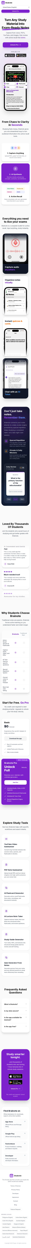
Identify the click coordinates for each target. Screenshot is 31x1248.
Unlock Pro (14, 45)
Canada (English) (6, 1224)
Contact (15, 1201)
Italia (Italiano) (5, 1227)
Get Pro (15, 782)
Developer (15, 1193)
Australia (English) (20, 1220)
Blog (15, 1205)
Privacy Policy (15, 1189)
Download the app (15, 738)
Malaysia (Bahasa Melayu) (18, 1227)
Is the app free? (10, 1026)
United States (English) (21, 1217)
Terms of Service (15, 1186)
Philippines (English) (7, 1217)
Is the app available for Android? (13, 1019)
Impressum (15, 1197)
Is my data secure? (11, 1011)
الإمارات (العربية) (6, 1237)
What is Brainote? (11, 1004)
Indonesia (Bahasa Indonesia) (9, 1230)
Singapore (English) (19, 1224)
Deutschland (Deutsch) (8, 1233)
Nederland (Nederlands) (19, 1237)
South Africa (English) (7, 1220)
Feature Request (15, 1209)
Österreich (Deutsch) (22, 1233)
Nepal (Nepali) (24, 1230)
